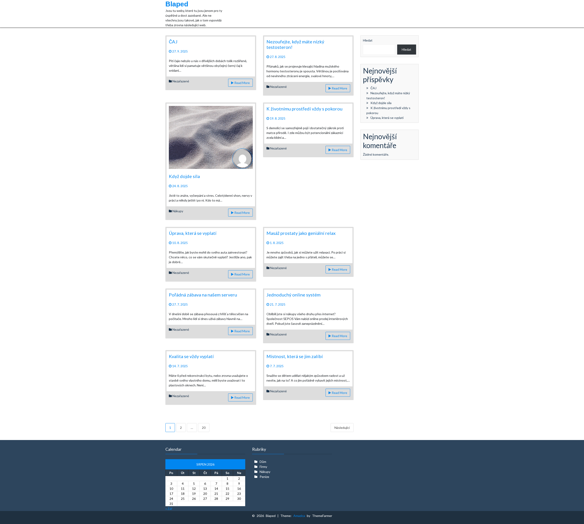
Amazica (300, 516)
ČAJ (173, 41)
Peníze (264, 477)
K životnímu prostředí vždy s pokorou (304, 108)
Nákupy (177, 211)
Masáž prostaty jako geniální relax (301, 233)
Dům (263, 462)
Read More (242, 83)
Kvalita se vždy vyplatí (191, 356)
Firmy (263, 467)
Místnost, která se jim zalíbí (294, 356)
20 (204, 428)
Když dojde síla (184, 176)
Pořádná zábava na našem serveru (203, 294)
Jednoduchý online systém (293, 294)
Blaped (176, 4)
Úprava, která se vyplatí (192, 233)
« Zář (168, 509)
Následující (342, 428)
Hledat (368, 40)
